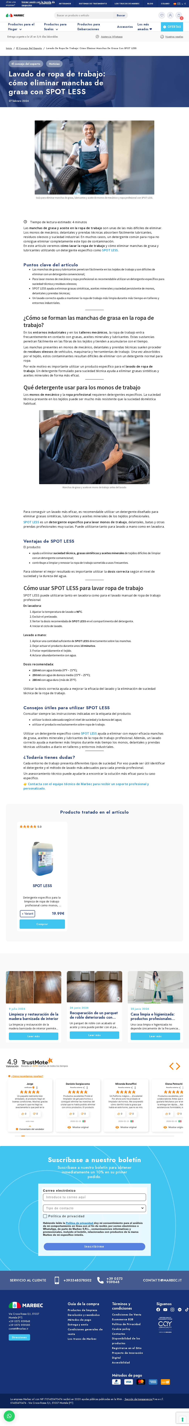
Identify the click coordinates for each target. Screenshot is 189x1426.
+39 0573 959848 (114, 1280)
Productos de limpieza (82, 1310)
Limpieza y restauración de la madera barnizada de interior (33, 1016)
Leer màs (34, 1036)
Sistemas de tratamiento (93, 3)
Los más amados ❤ (145, 26)
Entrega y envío (78, 1324)
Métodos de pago (79, 1319)
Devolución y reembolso (84, 1315)
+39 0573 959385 (19, 1325)
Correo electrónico (59, 1190)
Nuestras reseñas (174, 36)
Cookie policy (121, 1329)
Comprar (42, 924)
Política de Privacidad (126, 1324)
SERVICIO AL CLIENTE (28, 1280)
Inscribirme (94, 1246)
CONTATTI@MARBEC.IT (162, 1280)
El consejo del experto (29, 48)
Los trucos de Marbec (82, 1339)
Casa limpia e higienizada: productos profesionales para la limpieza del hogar (153, 1016)
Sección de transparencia (138, 1399)
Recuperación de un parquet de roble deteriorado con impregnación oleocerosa (94, 1015)
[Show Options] (142, 1208)
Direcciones (19, 1337)
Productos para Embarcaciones (89, 26)
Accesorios (125, 27)
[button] (172, 1066)
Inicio (9, 48)
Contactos (118, 1333)
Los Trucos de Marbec (127, 3)
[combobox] (93, 1208)
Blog (150, 3)
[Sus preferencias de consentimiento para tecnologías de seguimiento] (182, 1419)
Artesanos (65, 3)
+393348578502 (77, 1280)
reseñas (50, 1066)
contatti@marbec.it (18, 1329)
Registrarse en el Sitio (127, 1348)
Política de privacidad (80, 1222)
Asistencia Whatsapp (112, 36)
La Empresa (45, 3)
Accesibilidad (121, 1362)
